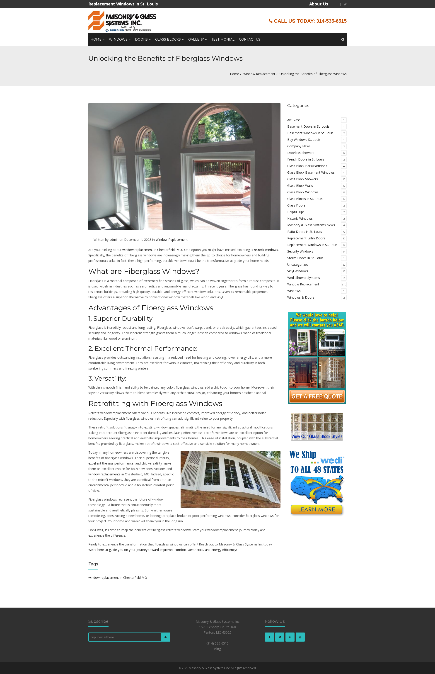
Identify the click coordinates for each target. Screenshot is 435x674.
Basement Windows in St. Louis (310, 133)
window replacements (104, 474)
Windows (118, 39)
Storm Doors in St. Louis (305, 258)
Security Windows (300, 251)
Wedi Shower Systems (303, 277)
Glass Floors (296, 205)
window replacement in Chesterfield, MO (152, 250)
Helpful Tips (295, 212)
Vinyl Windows (297, 271)
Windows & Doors (300, 297)
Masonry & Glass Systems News (311, 225)
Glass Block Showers (302, 179)
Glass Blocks (168, 39)
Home (96, 39)
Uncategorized (298, 264)
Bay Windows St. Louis (304, 139)
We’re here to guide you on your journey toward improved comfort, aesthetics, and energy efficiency (162, 549)
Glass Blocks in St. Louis (305, 199)
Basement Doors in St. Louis (308, 126)
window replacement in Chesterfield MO (117, 577)
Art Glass (293, 120)
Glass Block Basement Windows (311, 172)
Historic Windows (300, 218)
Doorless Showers (300, 153)
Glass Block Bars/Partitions (307, 166)
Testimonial (222, 39)
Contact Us (249, 39)
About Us (318, 4)
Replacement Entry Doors (306, 238)
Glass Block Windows (303, 192)
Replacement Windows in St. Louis (312, 245)
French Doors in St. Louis (305, 159)
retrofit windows (266, 250)
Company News (299, 146)
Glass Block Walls (300, 185)
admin (113, 239)
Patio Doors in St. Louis (304, 231)
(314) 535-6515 (217, 643)
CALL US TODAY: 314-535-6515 (310, 21)
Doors (142, 39)
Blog (217, 649)
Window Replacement (259, 74)
